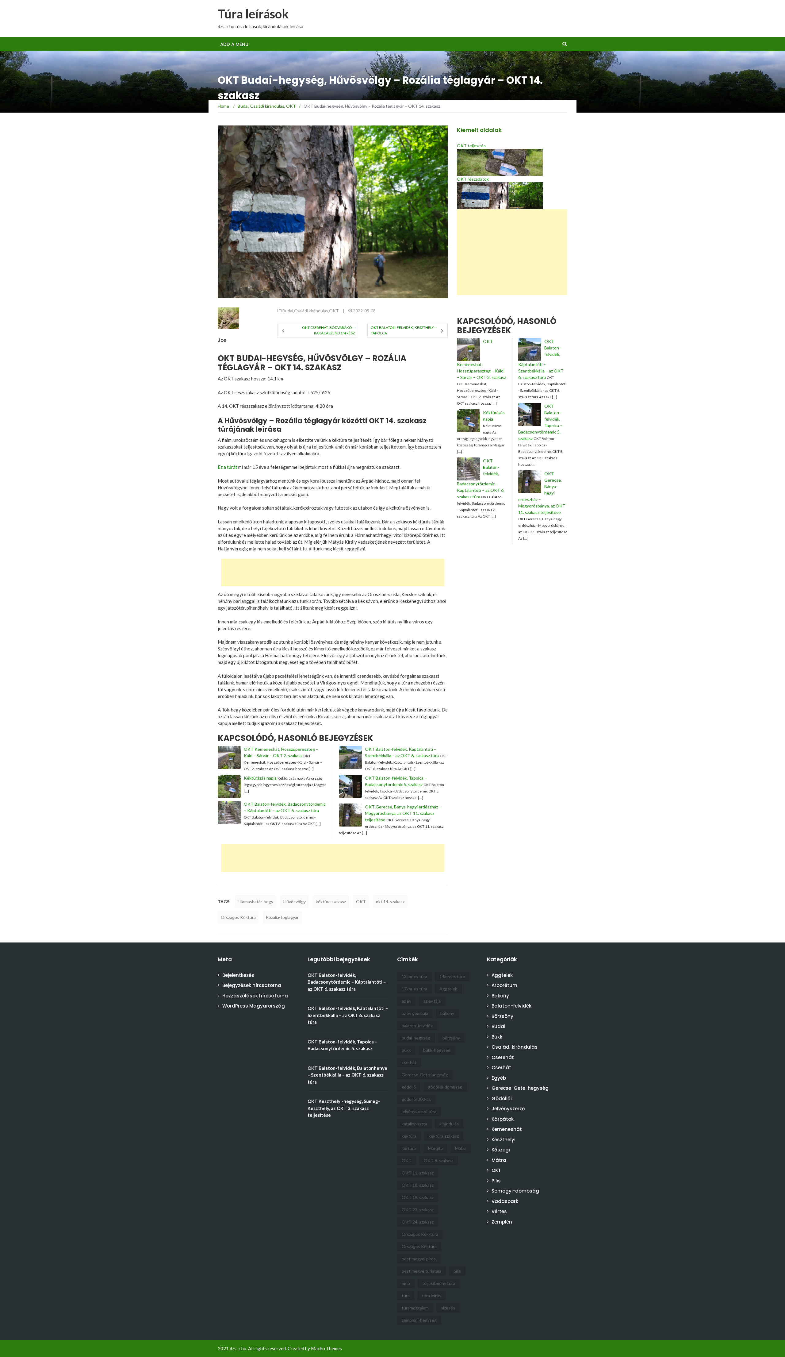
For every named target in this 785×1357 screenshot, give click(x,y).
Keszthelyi (503, 1139)
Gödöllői (502, 1098)
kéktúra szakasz (331, 901)
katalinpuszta (414, 1123)
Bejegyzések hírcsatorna (251, 985)
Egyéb (499, 1078)
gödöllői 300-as (416, 1099)
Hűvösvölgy (294, 901)
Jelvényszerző (508, 1108)
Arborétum (504, 985)
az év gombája (415, 1013)
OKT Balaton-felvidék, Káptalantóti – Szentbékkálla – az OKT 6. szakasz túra (348, 1015)
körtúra (409, 1148)
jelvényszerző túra (419, 1111)
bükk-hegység (436, 1050)
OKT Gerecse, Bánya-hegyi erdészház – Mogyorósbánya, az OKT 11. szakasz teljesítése (403, 813)
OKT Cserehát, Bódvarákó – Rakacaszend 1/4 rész (328, 330)
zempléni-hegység (419, 1320)
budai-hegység (416, 1037)
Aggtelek (448, 988)
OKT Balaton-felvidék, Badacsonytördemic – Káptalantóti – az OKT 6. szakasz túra (347, 982)
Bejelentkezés (238, 975)
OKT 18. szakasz (418, 1185)
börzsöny (451, 1037)
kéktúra (409, 1136)
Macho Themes (326, 1348)
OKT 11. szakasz (418, 1172)
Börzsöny (502, 1016)
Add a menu (234, 44)
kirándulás (449, 1123)
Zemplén (502, 1222)
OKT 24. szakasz (418, 1221)
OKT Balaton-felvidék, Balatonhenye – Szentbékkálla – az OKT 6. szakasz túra (347, 1075)
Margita (435, 1148)
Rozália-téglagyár (282, 917)
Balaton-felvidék (511, 1006)
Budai (287, 310)
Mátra (460, 1148)
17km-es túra (414, 988)
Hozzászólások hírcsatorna (255, 996)
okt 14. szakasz (390, 901)
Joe (222, 340)
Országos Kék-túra (420, 1234)
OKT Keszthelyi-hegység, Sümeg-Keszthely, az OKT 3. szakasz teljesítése (344, 1108)
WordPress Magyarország (253, 1006)
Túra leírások (253, 13)
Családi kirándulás (311, 310)
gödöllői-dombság (445, 1086)
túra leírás (431, 1295)
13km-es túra (414, 976)
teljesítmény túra (438, 1283)
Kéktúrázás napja (260, 778)
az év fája (432, 1001)
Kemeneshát (507, 1129)
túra (406, 1295)
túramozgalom (415, 1307)
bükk (406, 1050)
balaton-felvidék (417, 1025)
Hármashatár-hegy (255, 901)
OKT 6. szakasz (438, 1160)
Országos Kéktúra (238, 917)
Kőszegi (501, 1150)
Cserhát (501, 1067)
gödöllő (409, 1086)
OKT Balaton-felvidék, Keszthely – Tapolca (404, 330)
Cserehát (503, 1057)
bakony (447, 1013)
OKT (334, 310)
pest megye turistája (421, 1271)
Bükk (497, 1037)
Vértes (499, 1211)
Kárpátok (503, 1119)
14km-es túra (452, 976)
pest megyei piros (419, 1258)
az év (406, 1001)
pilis (457, 1271)
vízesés (448, 1307)
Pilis (496, 1181)
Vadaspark (505, 1201)
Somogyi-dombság (515, 1191)
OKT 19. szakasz (418, 1197)
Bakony (500, 996)
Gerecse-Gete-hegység (425, 1074)
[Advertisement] (449, 18)
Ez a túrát (227, 467)
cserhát (409, 1062)
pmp (406, 1283)
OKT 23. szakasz (418, 1209)
